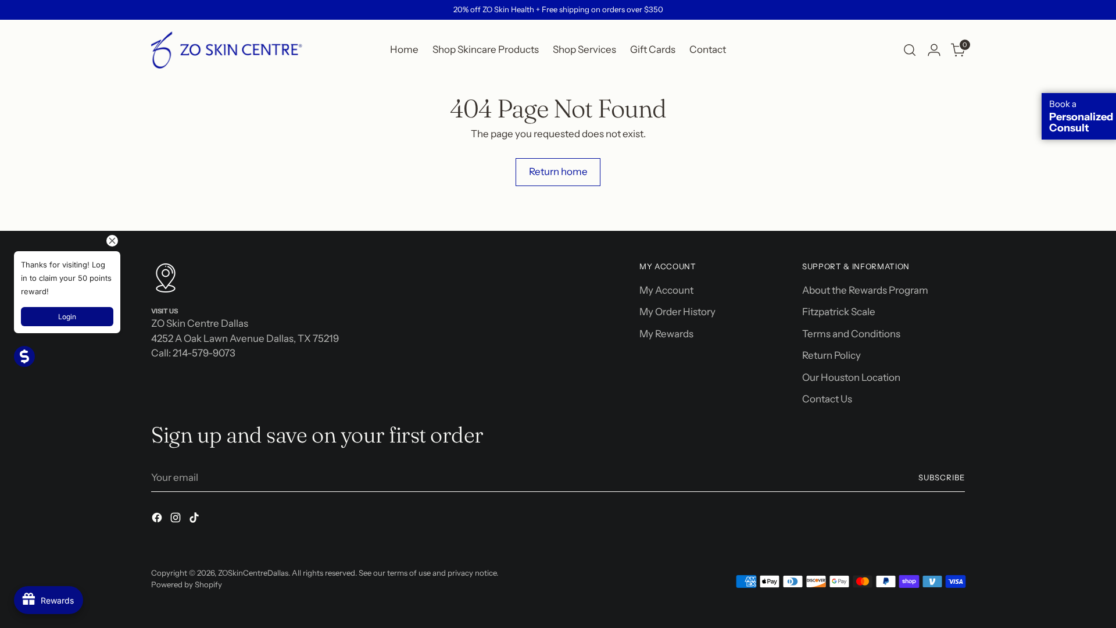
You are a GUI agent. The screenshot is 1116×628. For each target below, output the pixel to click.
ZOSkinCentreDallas (253, 572)
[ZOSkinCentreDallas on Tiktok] (195, 520)
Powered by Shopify (186, 584)
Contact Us (827, 399)
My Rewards (666, 334)
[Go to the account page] (934, 50)
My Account (666, 290)
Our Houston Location (851, 377)
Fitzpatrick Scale (838, 311)
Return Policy (831, 355)
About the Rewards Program (865, 290)
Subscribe (941, 477)
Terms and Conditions (851, 334)
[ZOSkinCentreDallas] (226, 50)
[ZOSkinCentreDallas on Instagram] (177, 520)
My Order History (677, 311)
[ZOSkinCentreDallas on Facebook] (158, 520)
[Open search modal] (909, 50)
